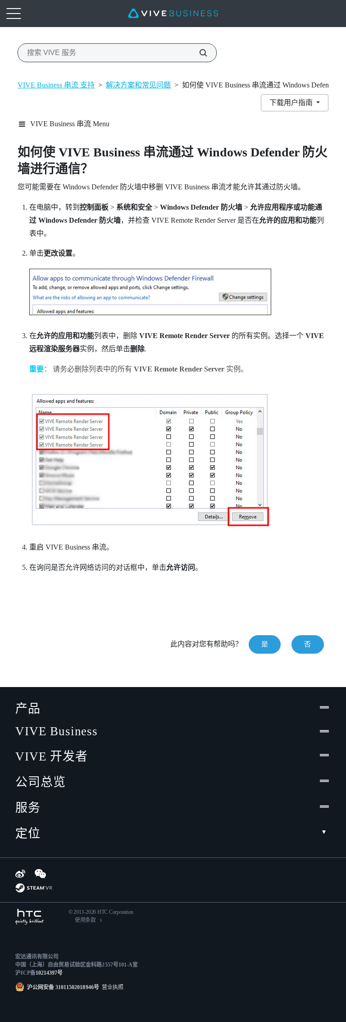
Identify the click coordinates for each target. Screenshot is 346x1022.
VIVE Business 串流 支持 (56, 85)
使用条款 (85, 920)
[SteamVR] (33, 888)
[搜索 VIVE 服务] (198, 53)
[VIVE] (173, 13)
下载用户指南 (291, 102)
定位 (28, 833)
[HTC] (29, 917)
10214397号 (49, 973)
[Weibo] (20, 874)
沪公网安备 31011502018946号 (63, 987)
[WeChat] (40, 874)
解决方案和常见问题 (138, 85)
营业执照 (111, 987)
